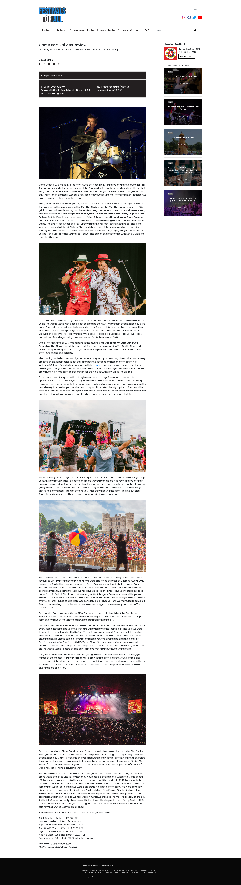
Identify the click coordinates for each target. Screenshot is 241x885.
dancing (98, 365)
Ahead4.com (108, 877)
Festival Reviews (96, 30)
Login (196, 9)
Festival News (77, 30)
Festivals (47, 30)
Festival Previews (118, 30)
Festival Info (186, 56)
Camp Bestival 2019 (51, 75)
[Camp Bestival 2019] (170, 53)
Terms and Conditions (91, 865)
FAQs (148, 30)
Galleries (135, 30)
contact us (86, 875)
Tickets (61, 30)
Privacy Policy (107, 865)
